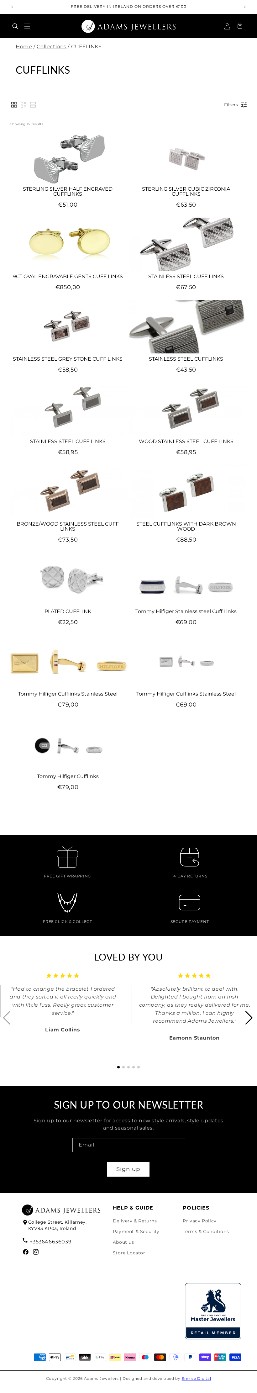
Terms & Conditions (206, 1231)
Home (24, 47)
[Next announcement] (245, 7)
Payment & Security (136, 1231)
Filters (231, 105)
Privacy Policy (199, 1221)
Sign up (128, 1169)
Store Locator (129, 1253)
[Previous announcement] (12, 7)
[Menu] (27, 26)
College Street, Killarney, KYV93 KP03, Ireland (57, 1225)
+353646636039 (50, 1242)
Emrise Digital (196, 1378)
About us (123, 1242)
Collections (51, 47)
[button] (15, 26)
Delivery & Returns (135, 1221)
